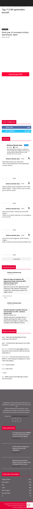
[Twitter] (19, 420)
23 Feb (23, 183)
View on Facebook (7, 296)
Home (3, 7)
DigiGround (22, 505)
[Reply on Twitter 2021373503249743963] (3, 230)
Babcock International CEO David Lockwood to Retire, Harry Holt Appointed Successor (21, 462)
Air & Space (5, 29)
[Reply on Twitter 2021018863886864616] (3, 255)
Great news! (9, 368)
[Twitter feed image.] (6, 171)
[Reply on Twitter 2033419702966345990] (3, 178)
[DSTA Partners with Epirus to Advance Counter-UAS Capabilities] (6, 449)
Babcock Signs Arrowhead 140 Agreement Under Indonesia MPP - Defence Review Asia (15, 281)
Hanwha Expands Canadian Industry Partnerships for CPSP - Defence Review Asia (15, 311)
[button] (3, 3)
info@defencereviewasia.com (20, 416)
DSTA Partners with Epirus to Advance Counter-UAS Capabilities (20, 448)
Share (5, 297)
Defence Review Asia (13, 159)
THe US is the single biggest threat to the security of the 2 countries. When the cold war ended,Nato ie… (16, 350)
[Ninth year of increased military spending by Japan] (16, 23)
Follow (27, 131)
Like (28, 127)
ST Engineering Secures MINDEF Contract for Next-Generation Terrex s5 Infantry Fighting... (21, 434)
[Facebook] (14, 420)
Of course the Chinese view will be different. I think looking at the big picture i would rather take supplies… (16, 358)
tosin (3, 336)
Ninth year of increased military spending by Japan (15, 33)
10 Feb (23, 208)
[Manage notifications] (28, 505)
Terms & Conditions (18, 507)
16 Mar (23, 159)
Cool (4, 372)
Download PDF (15, 74)
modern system (10, 364)
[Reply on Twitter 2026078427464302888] (3, 203)
